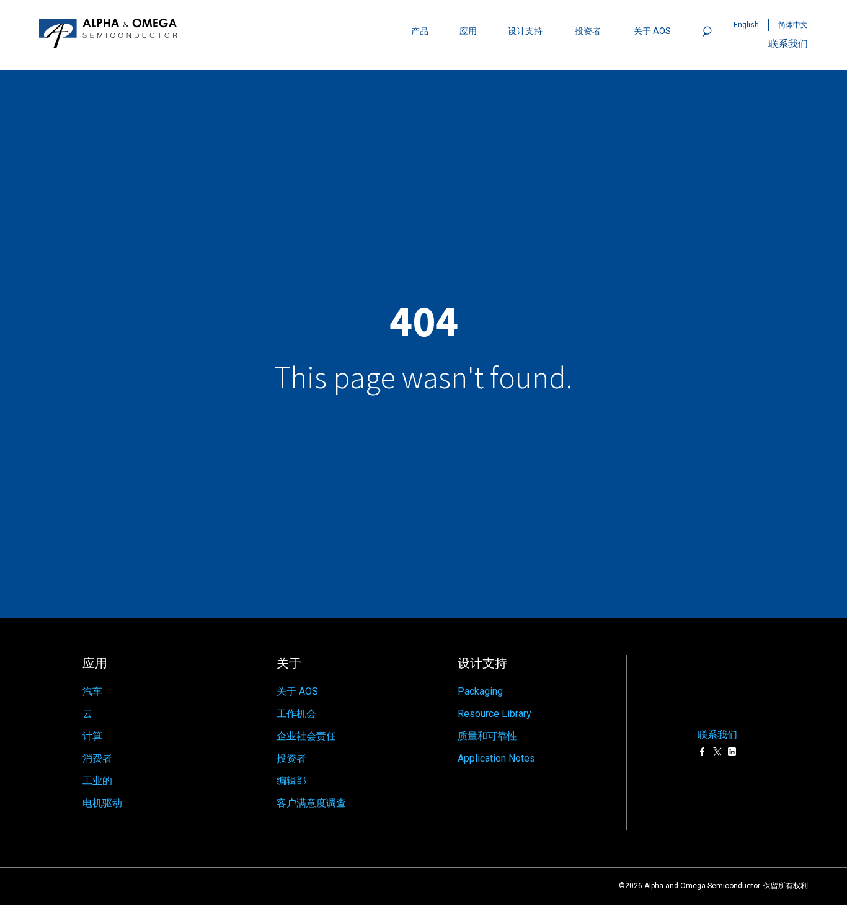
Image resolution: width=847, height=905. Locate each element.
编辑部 (291, 781)
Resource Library (494, 714)
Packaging (480, 691)
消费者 (97, 758)
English (746, 24)
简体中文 (793, 24)
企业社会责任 (306, 736)
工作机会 (296, 714)
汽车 (92, 691)
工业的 (97, 781)
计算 (92, 736)
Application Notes (496, 758)
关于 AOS (297, 691)
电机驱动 (102, 803)
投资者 (588, 31)
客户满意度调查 (311, 803)
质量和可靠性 (487, 736)
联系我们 (788, 44)
